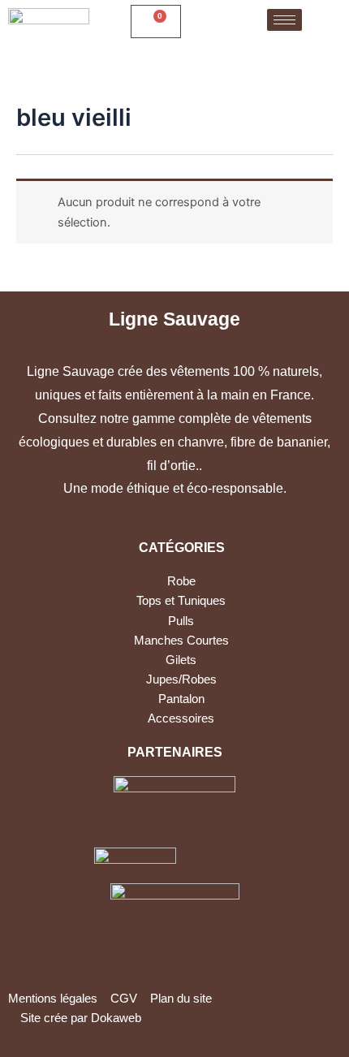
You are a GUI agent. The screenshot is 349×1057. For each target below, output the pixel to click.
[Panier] (156, 21)
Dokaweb (116, 1018)
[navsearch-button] (208, 21)
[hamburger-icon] (284, 20)
